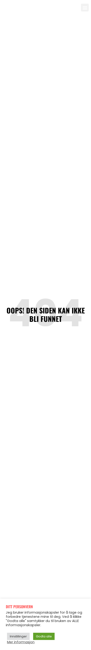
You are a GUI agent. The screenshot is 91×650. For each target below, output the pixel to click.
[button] (85, 7)
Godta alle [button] (44, 636)
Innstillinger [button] (18, 636)
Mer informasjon (21, 642)
